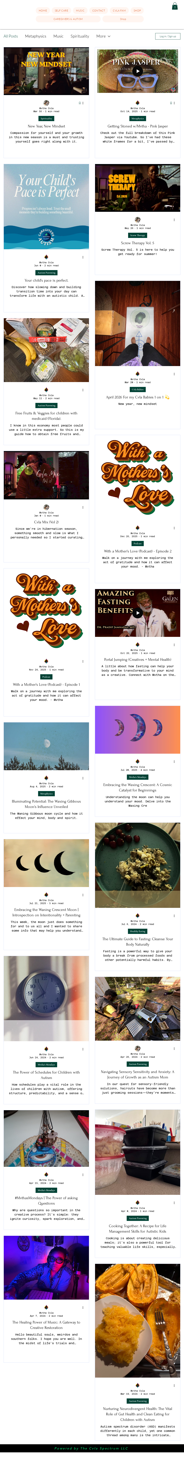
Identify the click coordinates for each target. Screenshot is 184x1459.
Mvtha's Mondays (137, 777)
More (101, 36)
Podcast (138, 543)
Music (58, 36)
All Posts (11, 36)
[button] (62, 10)
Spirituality (80, 36)
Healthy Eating (137, 931)
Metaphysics (35, 36)
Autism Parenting (46, 272)
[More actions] (84, 103)
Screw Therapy (137, 235)
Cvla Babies (138, 389)
